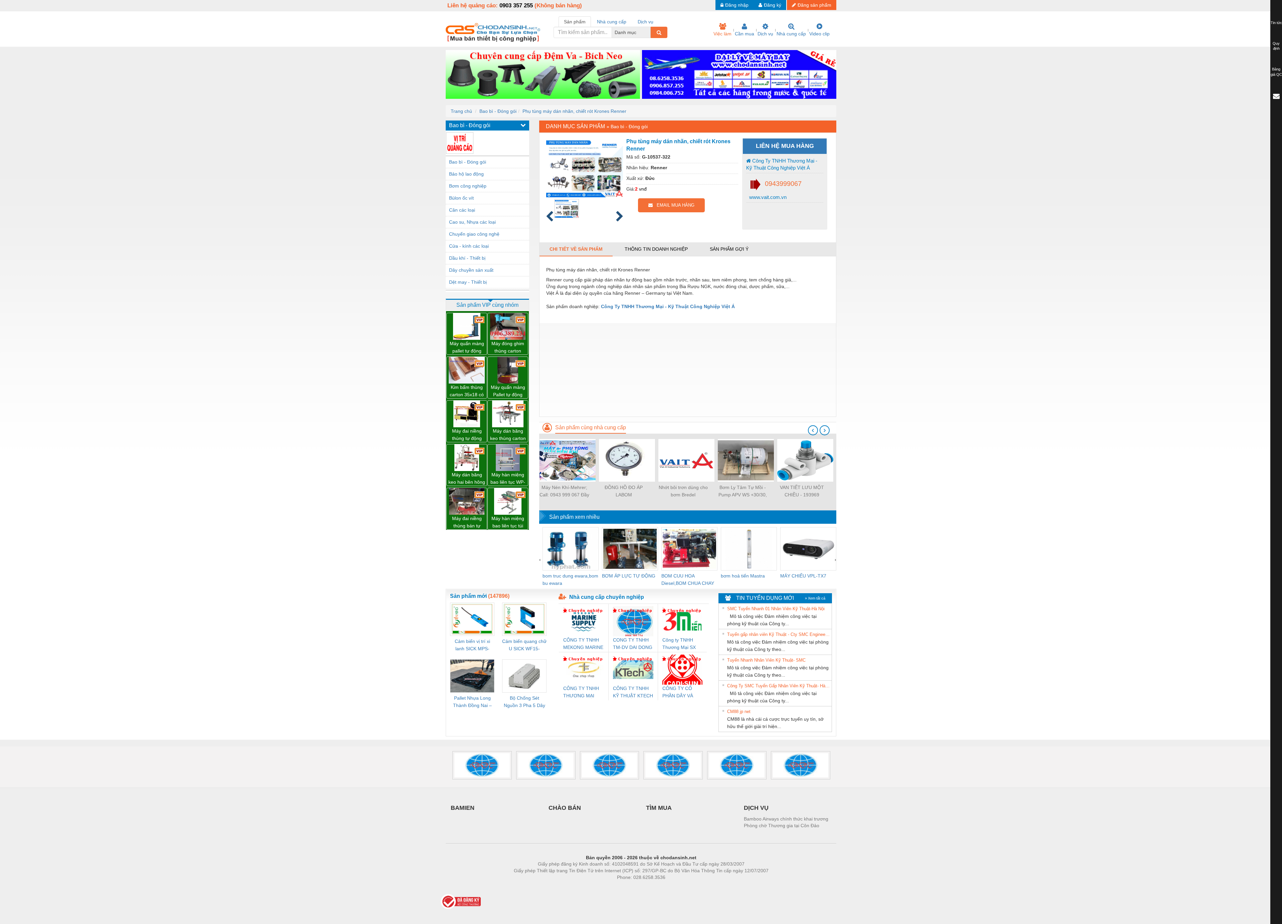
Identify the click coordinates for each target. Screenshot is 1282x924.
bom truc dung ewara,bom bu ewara (570, 579)
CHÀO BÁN (565, 807)
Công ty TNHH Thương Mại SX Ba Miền (679, 644)
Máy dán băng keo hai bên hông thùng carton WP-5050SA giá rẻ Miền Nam (466, 479)
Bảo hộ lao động (466, 174)
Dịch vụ (765, 33)
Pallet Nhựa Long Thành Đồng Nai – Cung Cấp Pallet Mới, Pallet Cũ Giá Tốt (472, 702)
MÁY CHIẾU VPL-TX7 (803, 576)
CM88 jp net (739, 711)
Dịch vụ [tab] (645, 21)
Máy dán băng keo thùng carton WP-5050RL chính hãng (508, 435)
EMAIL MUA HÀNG (673, 205)
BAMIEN (462, 807)
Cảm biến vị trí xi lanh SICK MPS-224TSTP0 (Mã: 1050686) (472, 645)
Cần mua (744, 33)
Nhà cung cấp (791, 33)
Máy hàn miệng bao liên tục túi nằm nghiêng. (507, 522)
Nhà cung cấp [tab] (611, 21)
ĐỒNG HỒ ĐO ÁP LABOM (624, 491)
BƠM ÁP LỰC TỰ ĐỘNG (628, 576)
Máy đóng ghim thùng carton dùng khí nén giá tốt (507, 348)
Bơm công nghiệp (467, 186)
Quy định (1276, 46)
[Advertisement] (688, 370)
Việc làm (722, 33)
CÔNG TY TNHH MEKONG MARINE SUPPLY (583, 644)
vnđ (643, 189)
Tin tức (1276, 23)
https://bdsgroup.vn (632, 887)
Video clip (819, 33)
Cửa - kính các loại (469, 246)
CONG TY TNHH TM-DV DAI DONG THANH (632, 644)
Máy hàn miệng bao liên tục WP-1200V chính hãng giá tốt (507, 479)
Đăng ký (772, 5)
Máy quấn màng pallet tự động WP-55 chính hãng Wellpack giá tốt (467, 348)
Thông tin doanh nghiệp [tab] (656, 249)
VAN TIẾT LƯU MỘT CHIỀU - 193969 (802, 491)
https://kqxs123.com (674, 887)
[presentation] (813, 430)
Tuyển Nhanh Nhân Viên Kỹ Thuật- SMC (766, 660)
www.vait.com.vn (767, 197)
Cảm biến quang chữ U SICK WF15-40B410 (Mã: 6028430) (524, 645)
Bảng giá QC (1276, 71)
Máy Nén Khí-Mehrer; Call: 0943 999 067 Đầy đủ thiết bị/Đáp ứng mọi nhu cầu (564, 491)
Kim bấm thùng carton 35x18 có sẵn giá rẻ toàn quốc (467, 391)
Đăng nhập (737, 5)
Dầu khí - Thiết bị (467, 258)
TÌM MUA (659, 807)
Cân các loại (462, 210)
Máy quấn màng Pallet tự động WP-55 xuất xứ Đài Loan (508, 391)
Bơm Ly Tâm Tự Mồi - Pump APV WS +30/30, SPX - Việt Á (742, 491)
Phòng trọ (597, 887)
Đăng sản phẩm (814, 5)
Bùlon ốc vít (461, 198)
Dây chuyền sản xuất (471, 270)
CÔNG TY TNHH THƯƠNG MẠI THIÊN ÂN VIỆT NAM (581, 692)
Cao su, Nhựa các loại (472, 222)
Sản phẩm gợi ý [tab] (729, 249)
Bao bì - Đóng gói (497, 111)
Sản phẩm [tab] (575, 21)
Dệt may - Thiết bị (468, 282)
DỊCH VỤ (756, 807)
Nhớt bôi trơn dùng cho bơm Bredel (683, 491)
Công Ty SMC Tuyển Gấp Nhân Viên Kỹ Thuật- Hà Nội (778, 685)
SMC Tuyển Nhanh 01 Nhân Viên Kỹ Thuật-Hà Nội (776, 608)
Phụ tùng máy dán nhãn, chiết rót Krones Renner (574, 111)
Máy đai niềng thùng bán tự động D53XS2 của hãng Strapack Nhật (467, 522)
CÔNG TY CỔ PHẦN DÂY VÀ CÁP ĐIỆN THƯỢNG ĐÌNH (679, 692)
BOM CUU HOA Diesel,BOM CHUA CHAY (687, 579)
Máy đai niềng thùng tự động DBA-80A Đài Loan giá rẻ (467, 435)
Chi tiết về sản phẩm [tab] (576, 249)
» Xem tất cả (815, 598)
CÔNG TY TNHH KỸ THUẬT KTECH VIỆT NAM (633, 692)
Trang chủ (461, 111)
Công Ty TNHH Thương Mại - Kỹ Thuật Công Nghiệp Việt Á (781, 164)
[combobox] (648, 32)
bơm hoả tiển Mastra (743, 576)
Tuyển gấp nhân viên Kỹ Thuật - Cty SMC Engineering (778, 634)
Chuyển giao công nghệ (474, 234)
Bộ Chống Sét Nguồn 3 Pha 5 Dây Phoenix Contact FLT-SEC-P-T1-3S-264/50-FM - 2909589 (524, 702)
